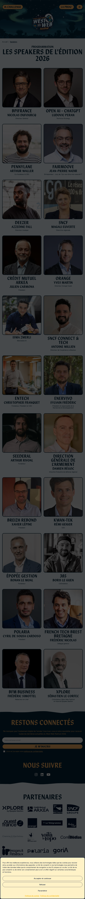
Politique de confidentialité (49, 896)
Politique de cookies (32, 896)
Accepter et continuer (42, 878)
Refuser (42, 885)
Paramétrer (42, 891)
